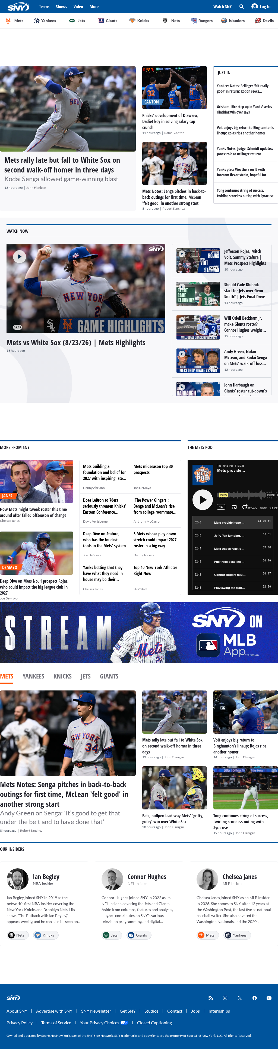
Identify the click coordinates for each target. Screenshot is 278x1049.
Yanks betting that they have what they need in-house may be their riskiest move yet (103, 576)
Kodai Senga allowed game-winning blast (61, 179)
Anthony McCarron (148, 521)
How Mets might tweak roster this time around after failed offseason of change (33, 512)
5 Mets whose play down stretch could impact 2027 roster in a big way (155, 540)
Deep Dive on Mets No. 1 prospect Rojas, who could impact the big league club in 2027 (34, 587)
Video (78, 7)
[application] (86, 288)
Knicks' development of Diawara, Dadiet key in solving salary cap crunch (170, 121)
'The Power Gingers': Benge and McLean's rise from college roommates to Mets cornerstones (154, 509)
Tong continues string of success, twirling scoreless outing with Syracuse (245, 193)
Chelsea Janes (10, 521)
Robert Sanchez (173, 208)
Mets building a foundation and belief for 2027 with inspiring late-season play (104, 475)
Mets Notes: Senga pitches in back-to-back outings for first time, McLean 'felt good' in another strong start (174, 197)
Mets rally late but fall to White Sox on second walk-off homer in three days (62, 165)
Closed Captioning (154, 1022)
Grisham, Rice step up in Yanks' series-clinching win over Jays (245, 109)
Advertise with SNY (54, 1010)
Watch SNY (222, 7)
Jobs (195, 1010)
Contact (174, 1010)
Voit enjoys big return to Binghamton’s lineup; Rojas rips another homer (245, 130)
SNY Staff (140, 589)
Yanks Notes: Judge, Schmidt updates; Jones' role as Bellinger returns (245, 151)
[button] (261, 6)
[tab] (6, 677)
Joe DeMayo (9, 598)
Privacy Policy (20, 1022)
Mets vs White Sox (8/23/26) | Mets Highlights (76, 342)
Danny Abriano (94, 488)
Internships (219, 1010)
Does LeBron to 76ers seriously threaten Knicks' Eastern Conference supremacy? (104, 509)
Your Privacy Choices (99, 1022)
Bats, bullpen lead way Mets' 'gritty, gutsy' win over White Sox (172, 819)
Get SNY (128, 1010)
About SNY (17, 1010)
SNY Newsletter (96, 1010)
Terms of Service (56, 1022)
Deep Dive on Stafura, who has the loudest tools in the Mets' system (104, 540)
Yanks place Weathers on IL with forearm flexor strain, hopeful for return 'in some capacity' (241, 175)
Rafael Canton (174, 133)
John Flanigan (36, 188)
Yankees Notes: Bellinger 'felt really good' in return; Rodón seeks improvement (242, 91)
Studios (151, 1010)
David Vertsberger (96, 521)
